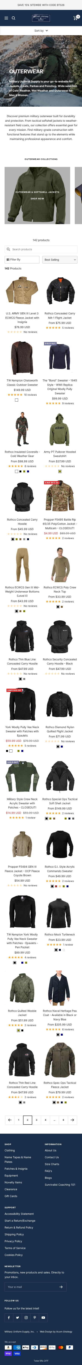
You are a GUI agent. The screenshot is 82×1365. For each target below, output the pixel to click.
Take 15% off (41, 730)
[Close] (75, 630)
